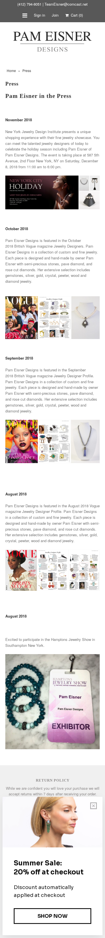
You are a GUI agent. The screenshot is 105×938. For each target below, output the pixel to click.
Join (55, 15)
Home (11, 70)
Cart (76, 15)
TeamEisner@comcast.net (66, 4)
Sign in (39, 15)
